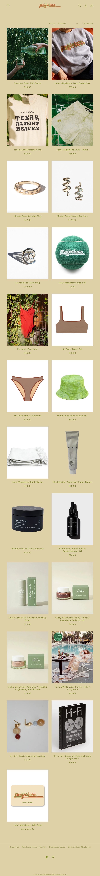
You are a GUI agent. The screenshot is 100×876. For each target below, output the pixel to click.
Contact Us (14, 847)
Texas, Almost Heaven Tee (27, 150)
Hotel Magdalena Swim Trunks (72, 150)
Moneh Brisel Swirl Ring (27, 282)
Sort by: (52, 23)
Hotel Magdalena (46, 874)
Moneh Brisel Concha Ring (27, 216)
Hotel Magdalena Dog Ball (72, 282)
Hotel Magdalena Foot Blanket (27, 482)
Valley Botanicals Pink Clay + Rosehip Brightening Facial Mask (27, 688)
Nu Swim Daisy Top (72, 349)
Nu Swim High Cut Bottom (27, 415)
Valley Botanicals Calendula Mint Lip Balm (27, 619)
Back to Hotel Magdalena (79, 847)
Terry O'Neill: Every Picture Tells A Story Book (72, 688)
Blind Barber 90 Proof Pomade (28, 548)
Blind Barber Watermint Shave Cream (72, 482)
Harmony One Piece (27, 349)
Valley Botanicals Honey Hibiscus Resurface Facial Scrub (72, 619)
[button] (8, 6)
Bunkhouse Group (57, 847)
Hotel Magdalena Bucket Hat (72, 415)
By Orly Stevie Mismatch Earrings (27, 756)
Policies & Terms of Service (34, 847)
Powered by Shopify (59, 874)
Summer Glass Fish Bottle (27, 83)
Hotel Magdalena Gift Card (28, 825)
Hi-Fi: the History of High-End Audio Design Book (72, 757)
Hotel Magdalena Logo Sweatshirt (72, 83)
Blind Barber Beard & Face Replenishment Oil (72, 550)
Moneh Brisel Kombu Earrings (72, 216)
